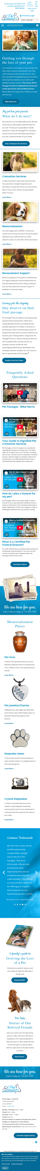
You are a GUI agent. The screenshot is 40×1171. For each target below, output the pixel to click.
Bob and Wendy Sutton (25, 89)
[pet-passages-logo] (10, 17)
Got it (5, 1168)
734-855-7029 (30, 611)
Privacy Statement (17, 1164)
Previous (4, 873)
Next (36, 873)
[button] (2, 25)
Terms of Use (5, 1164)
